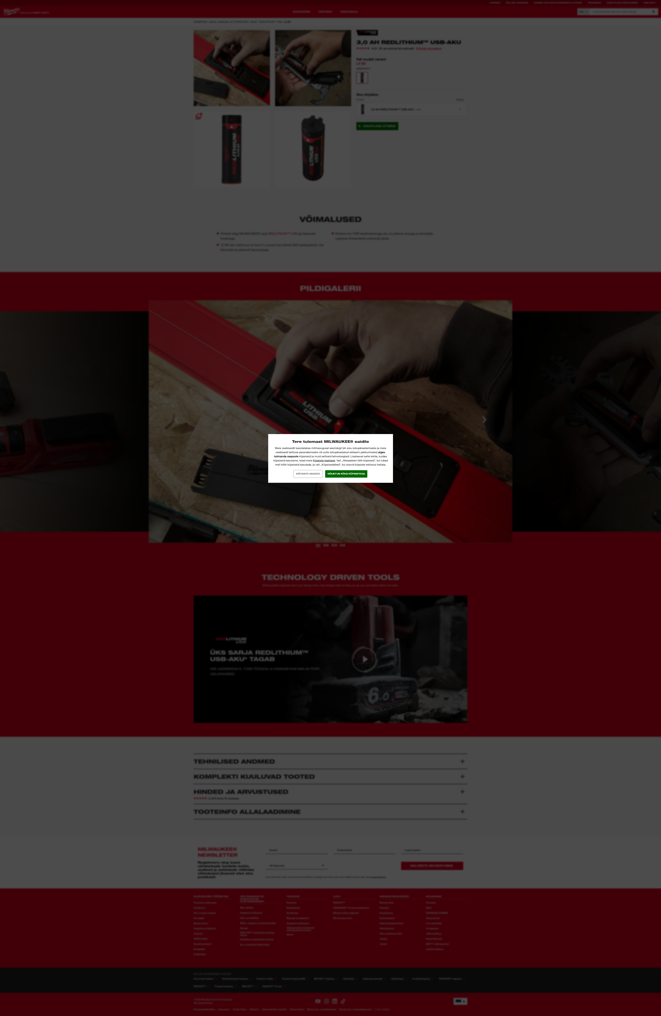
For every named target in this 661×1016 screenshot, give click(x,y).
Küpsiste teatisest (324, 460)
